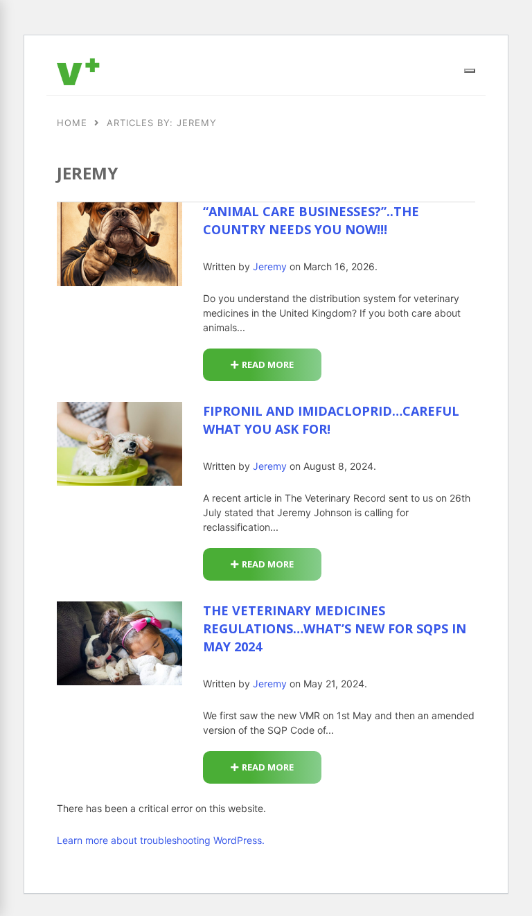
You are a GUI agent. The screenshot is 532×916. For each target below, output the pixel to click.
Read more (268, 364)
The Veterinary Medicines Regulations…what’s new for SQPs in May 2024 (334, 628)
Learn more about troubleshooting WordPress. (161, 840)
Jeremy (270, 266)
